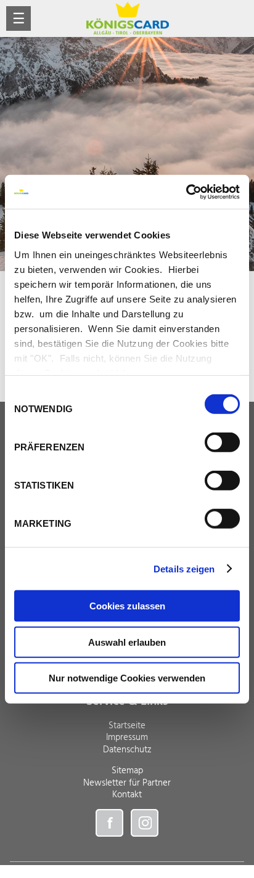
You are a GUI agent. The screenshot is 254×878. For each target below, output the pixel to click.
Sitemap (127, 770)
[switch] (222, 442)
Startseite (127, 725)
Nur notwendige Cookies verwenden (127, 678)
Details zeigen (184, 568)
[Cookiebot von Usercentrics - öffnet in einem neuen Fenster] (186, 192)
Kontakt (127, 794)
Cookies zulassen (127, 606)
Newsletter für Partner (127, 783)
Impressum (127, 737)
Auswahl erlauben (127, 641)
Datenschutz (127, 749)
